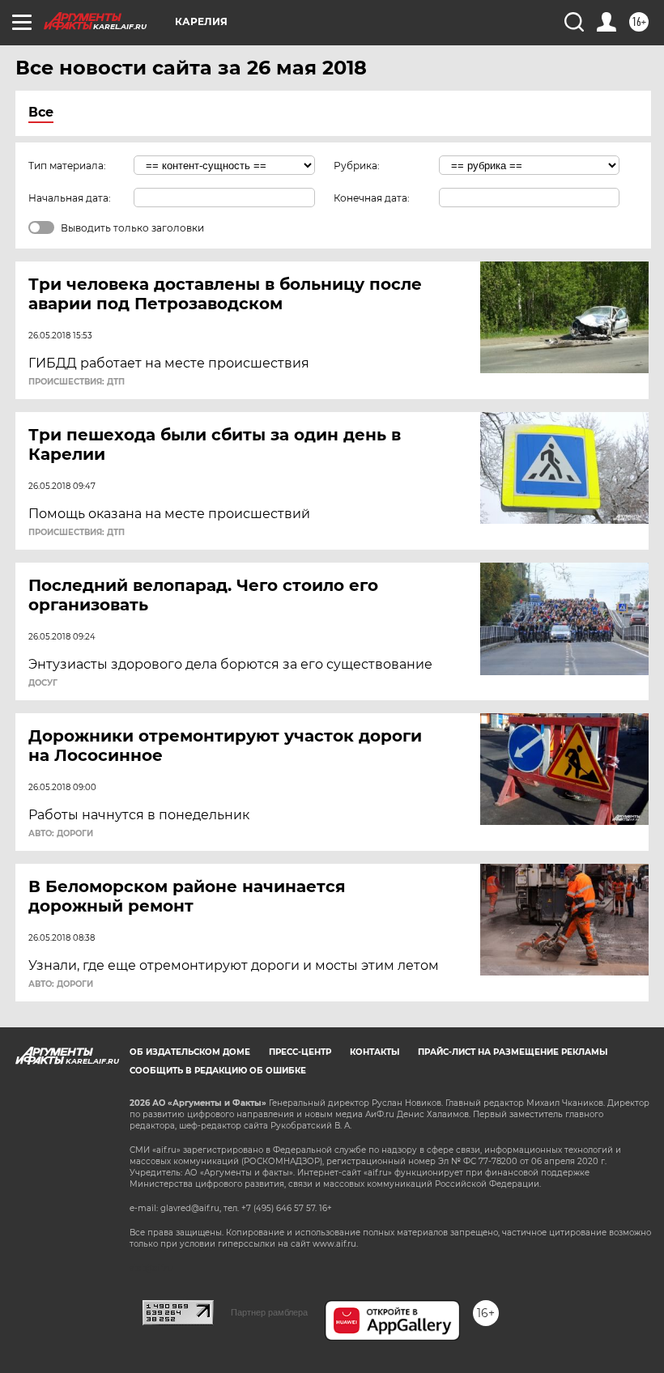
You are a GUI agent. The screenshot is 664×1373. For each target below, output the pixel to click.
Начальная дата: (69, 198)
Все (40, 112)
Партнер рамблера (269, 1312)
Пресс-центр (300, 1052)
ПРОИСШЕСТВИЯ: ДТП (76, 382)
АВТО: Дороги (60, 834)
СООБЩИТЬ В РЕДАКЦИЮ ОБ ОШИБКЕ (218, 1070)
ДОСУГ (42, 683)
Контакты (374, 1052)
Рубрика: (357, 165)
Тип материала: (67, 165)
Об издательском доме (190, 1052)
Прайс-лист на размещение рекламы (512, 1052)
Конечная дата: (372, 198)
